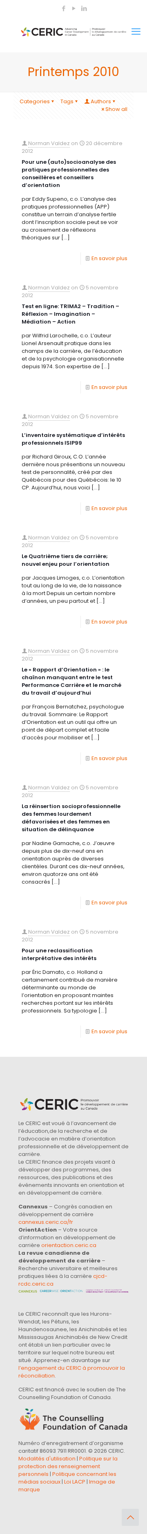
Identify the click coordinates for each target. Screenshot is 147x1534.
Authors (101, 101)
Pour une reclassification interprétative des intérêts (59, 954)
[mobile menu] (136, 32)
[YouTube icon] (74, 8)
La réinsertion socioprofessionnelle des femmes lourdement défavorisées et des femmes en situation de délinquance (71, 817)
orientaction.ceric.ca (68, 1245)
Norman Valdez (49, 143)
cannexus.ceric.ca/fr (45, 1222)
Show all (116, 109)
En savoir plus (109, 258)
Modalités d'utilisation (47, 1458)
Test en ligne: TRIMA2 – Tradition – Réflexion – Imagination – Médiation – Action (70, 314)
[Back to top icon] (130, 1517)
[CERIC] (73, 32)
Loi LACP (74, 1482)
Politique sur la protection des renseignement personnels (68, 1466)
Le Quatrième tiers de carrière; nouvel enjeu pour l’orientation (65, 560)
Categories (35, 101)
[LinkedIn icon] (84, 8)
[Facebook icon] (63, 8)
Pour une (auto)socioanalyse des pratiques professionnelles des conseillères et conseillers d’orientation (69, 173)
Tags (67, 101)
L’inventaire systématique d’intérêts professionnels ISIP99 (73, 439)
